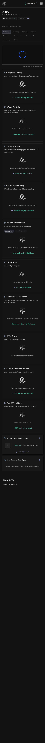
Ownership (6, 40)
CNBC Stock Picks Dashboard (23, 394)
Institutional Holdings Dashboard (23, 134)
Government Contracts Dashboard (23, 324)
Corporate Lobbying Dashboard (23, 210)
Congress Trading (14, 73)
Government (30, 36)
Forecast (24, 32)
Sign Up (18, 446)
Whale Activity (13, 107)
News (15, 40)
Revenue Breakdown (16, 223)
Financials (16, 32)
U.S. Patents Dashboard (23, 287)
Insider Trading (13, 146)
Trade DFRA (22, 18)
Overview (6, 32)
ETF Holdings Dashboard (23, 428)
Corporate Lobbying (15, 186)
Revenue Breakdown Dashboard (23, 253)
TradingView (38, 66)
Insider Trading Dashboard (23, 173)
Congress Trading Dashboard (23, 98)
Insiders (33, 32)
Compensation (18, 36)
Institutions (6, 36)
